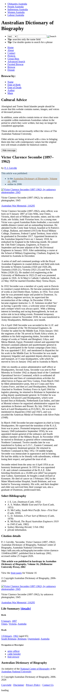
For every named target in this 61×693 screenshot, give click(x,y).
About (11, 50)
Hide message (9, 150)
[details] (26, 608)
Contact (11, 53)
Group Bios (13, 58)
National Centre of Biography (35, 668)
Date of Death (14, 87)
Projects (11, 56)
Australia (22, 624)
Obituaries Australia (17, 3)
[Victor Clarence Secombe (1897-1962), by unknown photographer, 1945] (30, 192)
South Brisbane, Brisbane (13, 638)
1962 (15, 636)
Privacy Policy (33, 685)
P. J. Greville (10, 168)
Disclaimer (18, 685)
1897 (14, 621)
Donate (11, 70)
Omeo (4, 624)
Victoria (12, 624)
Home (11, 47)
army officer (14, 651)
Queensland (33, 638)
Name (10, 82)
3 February (6, 636)
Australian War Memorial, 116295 (18, 205)
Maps (10, 93)
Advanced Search (16, 61)
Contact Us (47, 685)
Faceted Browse (15, 64)
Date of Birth (14, 84)
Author (11, 90)
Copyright (6, 685)
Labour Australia (16, 15)
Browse (11, 67)
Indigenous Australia (18, 9)
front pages (16, 573)
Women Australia (16, 12)
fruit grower (13, 656)
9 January (6, 621)
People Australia (16, 6)
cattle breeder (14, 654)
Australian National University (16, 671)
